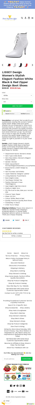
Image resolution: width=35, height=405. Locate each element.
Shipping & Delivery (17, 268)
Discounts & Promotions (17, 265)
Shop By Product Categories (17, 280)
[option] (9, 65)
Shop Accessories (11, 308)
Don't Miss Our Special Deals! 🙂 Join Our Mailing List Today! (17, 353)
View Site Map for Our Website (17, 286)
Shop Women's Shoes (17, 321)
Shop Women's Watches (17, 316)
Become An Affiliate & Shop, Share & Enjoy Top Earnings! (17, 344)
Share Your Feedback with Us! (17, 347)
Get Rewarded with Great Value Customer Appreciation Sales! (17, 289)
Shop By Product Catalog (18, 283)
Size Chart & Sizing (17, 326)
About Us (24, 253)
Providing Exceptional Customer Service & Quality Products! (17, 301)
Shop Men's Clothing (17, 271)
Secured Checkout (17, 263)
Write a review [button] (16, 236)
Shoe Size (5, 99)
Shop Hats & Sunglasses (17, 310)
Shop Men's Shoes (17, 318)
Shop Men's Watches (17, 313)
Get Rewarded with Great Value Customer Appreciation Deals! (17, 339)
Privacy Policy (25, 256)
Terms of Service (11, 256)
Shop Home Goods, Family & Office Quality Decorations (17, 277)
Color (3, 92)
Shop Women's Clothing (17, 273)
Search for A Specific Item (17, 305)
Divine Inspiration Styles (18, 397)
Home (9, 253)
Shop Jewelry (25, 308)
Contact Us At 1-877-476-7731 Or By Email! (17, 294)
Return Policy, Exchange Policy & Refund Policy (17, 259)
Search (16, 253)
